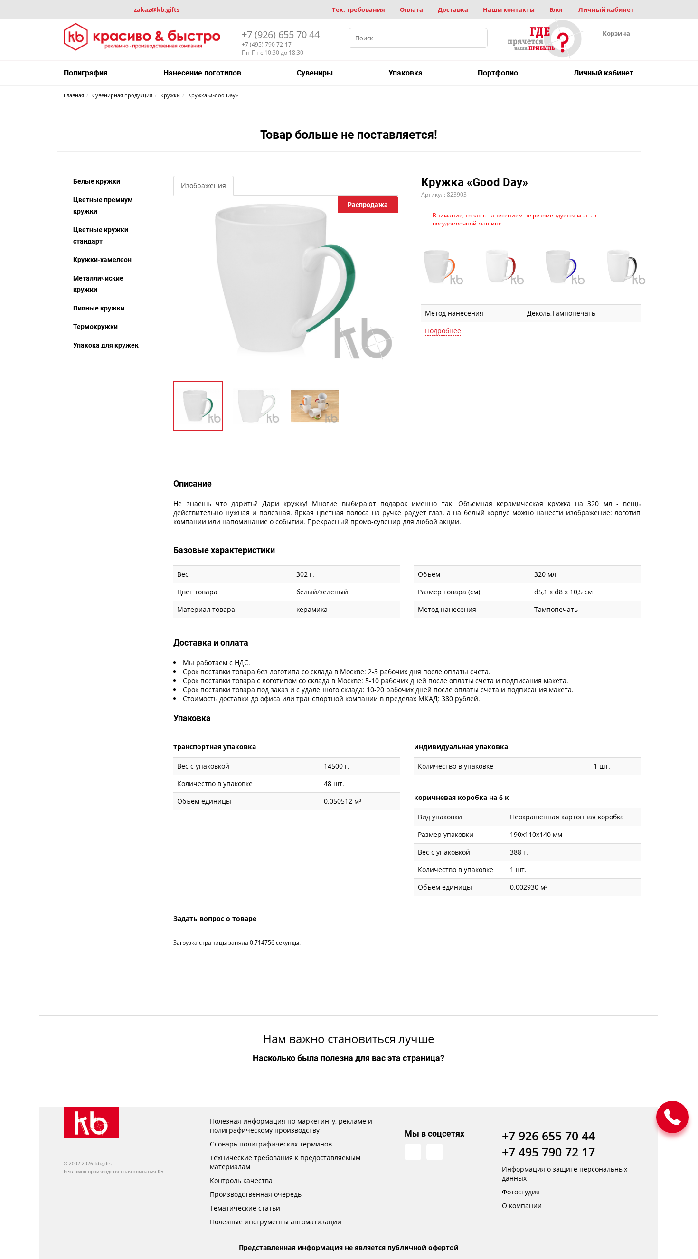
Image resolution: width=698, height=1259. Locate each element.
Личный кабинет (606, 9)
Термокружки (95, 326)
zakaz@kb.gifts (156, 9)
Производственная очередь (256, 1194)
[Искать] (478, 38)
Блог (556, 9)
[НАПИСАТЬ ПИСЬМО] (672, 1117)
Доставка (453, 9)
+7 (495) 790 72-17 (267, 44)
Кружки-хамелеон (102, 259)
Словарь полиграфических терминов (271, 1143)
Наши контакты (509, 9)
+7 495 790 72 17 (548, 1152)
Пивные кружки (98, 308)
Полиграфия (86, 72)
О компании (522, 1205)
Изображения (203, 185)
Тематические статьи (245, 1207)
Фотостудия (521, 1191)
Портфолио (498, 72)
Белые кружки (96, 181)
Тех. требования (358, 9)
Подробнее (443, 330)
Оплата (411, 9)
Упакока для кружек (106, 345)
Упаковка (405, 72)
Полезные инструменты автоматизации (275, 1221)
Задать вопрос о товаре (214, 918)
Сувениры (315, 72)
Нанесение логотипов (202, 72)
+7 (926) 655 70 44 (281, 34)
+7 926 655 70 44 (548, 1135)
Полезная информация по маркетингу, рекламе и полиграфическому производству (291, 1126)
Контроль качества (241, 1180)
